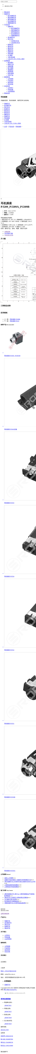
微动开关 (10, 46)
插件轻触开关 (12, 17)
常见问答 (10, 84)
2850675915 (8, 1011)
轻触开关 (7, 14)
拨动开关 (10, 48)
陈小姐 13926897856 (7, 1039)
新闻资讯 (7, 77)
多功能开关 (11, 37)
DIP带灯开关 (15, 41)
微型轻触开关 (12, 19)
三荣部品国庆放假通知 (11, 885)
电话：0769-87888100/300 (8, 971)
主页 (5, 126)
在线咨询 (7, 231)
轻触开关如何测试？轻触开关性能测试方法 (17, 880)
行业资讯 (10, 80)
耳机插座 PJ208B (15, 319)
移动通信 (10, 62)
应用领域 (7, 60)
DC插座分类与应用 (10, 899)
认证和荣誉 (11, 91)
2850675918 (8, 1017)
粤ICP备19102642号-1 (10, 989)
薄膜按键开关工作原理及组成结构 (15, 903)
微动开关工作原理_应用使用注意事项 (16, 897)
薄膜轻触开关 (12, 23)
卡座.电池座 (11, 57)
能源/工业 (11, 64)
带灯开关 (10, 39)
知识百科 (10, 82)
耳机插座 (10, 53)
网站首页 (7, 12)
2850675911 (7, 1005)
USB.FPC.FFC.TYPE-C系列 (16, 59)
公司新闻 (10, 78)
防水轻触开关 (12, 21)
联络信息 (7, 93)
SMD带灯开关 (15, 42)
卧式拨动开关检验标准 (11, 901)
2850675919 (8, 1023)
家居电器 (10, 71)
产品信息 (7, 24)
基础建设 (10, 69)
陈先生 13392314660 (7, 1045)
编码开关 (10, 50)
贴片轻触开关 (12, 15)
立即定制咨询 (5, 913)
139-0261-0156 (8, 235)
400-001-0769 (5, 1030)
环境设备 (10, 89)
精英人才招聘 (8, 878)
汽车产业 (10, 75)
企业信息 (7, 86)
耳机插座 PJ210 (14, 321)
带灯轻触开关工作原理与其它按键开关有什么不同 (19, 881)
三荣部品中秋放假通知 (11, 886)
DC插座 (10, 55)
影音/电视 (11, 73)
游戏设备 (10, 66)
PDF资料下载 (8, 233)
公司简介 (10, 88)
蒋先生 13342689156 (7, 1042)
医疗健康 (10, 68)
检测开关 (10, 44)
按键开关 (10, 51)
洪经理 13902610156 (7, 1036)
